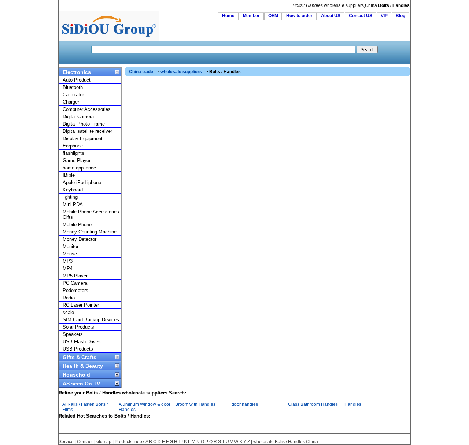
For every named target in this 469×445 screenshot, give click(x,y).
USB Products (78, 349)
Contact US (360, 15)
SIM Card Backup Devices (91, 319)
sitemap (103, 441)
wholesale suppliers (181, 71)
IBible (69, 175)
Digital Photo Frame (84, 124)
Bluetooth (73, 87)
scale (68, 312)
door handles (245, 404)
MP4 (68, 268)
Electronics (77, 72)
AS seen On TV (81, 383)
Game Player (77, 160)
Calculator (73, 94)
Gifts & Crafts (79, 357)
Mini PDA (73, 204)
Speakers (73, 334)
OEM (273, 15)
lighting (70, 197)
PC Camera (75, 283)
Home (228, 15)
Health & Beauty (83, 366)
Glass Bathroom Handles (313, 404)
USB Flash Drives (82, 341)
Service (66, 441)
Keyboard (73, 189)
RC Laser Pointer (81, 305)
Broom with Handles (195, 404)
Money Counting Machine (90, 232)
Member (251, 15)
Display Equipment (83, 138)
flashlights (73, 153)
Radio (69, 297)
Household (76, 375)
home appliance (79, 168)
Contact (84, 441)
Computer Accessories (87, 109)
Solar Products (78, 327)
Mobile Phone (77, 224)
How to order (299, 15)
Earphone (73, 146)
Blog (400, 15)
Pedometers (75, 290)
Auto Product (77, 80)
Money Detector (79, 239)
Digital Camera (78, 116)
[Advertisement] (258, 92)
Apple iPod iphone (82, 182)
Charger (71, 102)
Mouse (70, 254)
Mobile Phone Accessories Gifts (91, 214)
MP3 (68, 261)
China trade (141, 71)
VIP (384, 15)
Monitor (70, 246)
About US (330, 15)
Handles (352, 404)
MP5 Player (75, 275)
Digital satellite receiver (87, 131)
